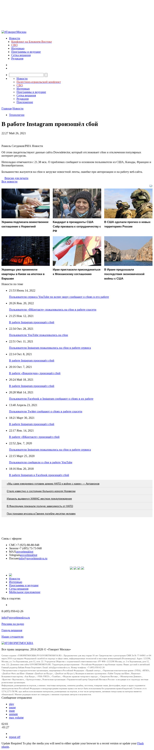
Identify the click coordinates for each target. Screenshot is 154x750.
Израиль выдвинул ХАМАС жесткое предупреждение (39, 498)
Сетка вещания (21, 55)
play (11, 704)
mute (12, 710)
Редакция (17, 58)
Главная (7, 108)
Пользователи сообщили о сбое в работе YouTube (40, 462)
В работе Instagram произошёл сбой (31, 322)
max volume (16, 717)
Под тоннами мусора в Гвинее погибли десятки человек (41, 513)
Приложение (25, 102)
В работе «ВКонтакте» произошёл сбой (34, 436)
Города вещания (12, 630)
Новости (14, 38)
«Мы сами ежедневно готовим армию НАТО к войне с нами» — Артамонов (53, 483)
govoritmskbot (24, 551)
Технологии (16, 114)
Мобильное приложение (24, 592)
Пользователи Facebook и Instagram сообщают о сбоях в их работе (51, 398)
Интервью (17, 48)
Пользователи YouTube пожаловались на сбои (38, 335)
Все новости (9, 181)
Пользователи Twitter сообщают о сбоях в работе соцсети (45, 411)
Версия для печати (16, 178)
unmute (13, 714)
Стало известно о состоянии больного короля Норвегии (41, 491)
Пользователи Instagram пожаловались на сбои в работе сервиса (50, 347)
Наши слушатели (12, 636)
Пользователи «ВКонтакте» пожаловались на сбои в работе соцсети (52, 309)
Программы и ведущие (26, 51)
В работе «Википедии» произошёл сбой (34, 373)
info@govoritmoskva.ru (33, 558)
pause (12, 707)
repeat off (14, 737)
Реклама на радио (13, 623)
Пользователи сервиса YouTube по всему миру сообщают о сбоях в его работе (59, 296)
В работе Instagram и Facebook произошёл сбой (39, 475)
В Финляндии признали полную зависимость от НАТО (40, 506)
